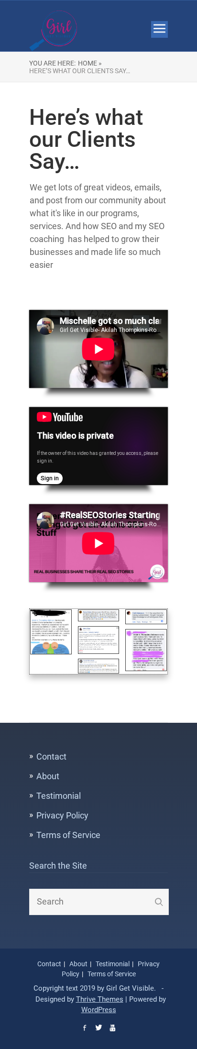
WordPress (98, 1009)
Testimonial (58, 796)
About (47, 776)
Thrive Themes (99, 999)
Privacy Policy (62, 815)
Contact (51, 756)
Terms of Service (68, 835)
